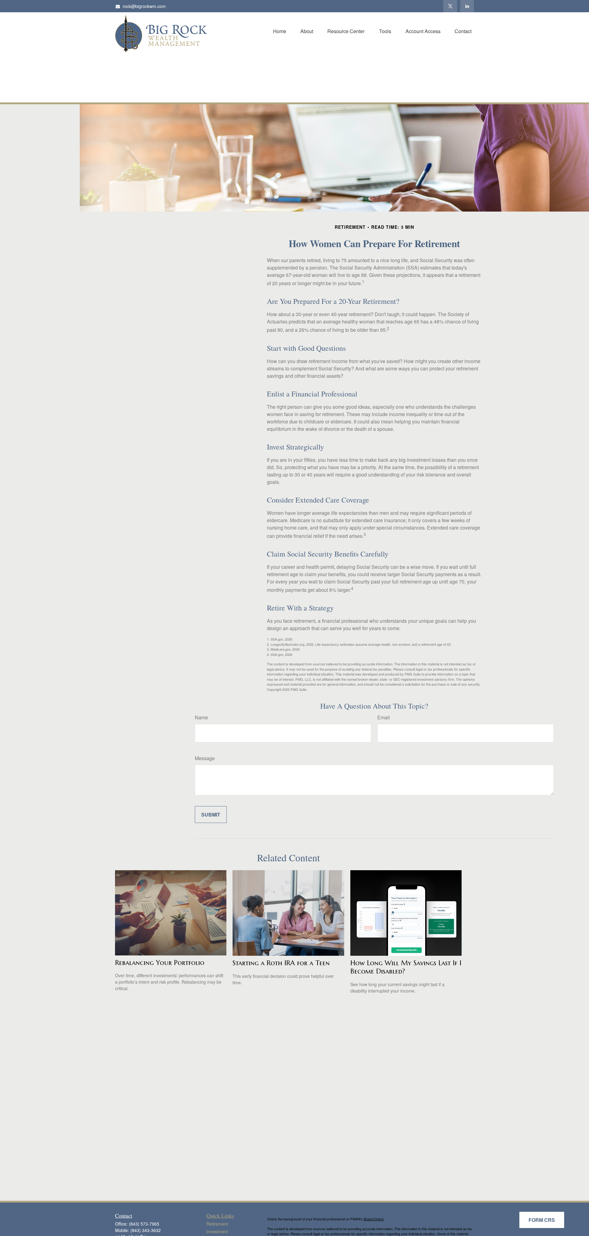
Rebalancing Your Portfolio (159, 963)
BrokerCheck (374, 1218)
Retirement (217, 1224)
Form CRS (542, 1219)
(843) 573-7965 (144, 1224)
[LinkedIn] (467, 6)
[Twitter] (450, 6)
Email (383, 717)
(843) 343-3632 (145, 1230)
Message (205, 758)
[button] (280, 31)
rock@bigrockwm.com (144, 6)
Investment (217, 1231)
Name (201, 717)
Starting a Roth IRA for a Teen (281, 963)
